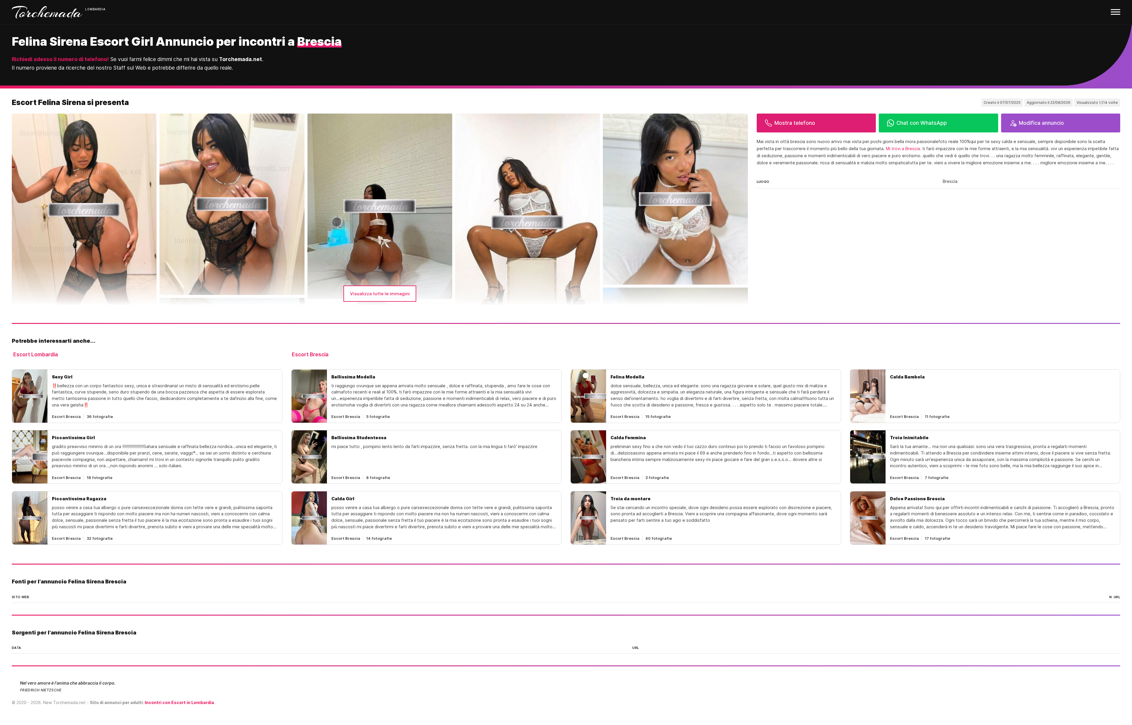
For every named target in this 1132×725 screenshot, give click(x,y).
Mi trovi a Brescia (903, 148)
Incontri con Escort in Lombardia (179, 702)
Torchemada (47, 12)
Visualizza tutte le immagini (380, 293)
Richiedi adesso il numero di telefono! (60, 59)
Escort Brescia (310, 354)
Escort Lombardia (35, 354)
